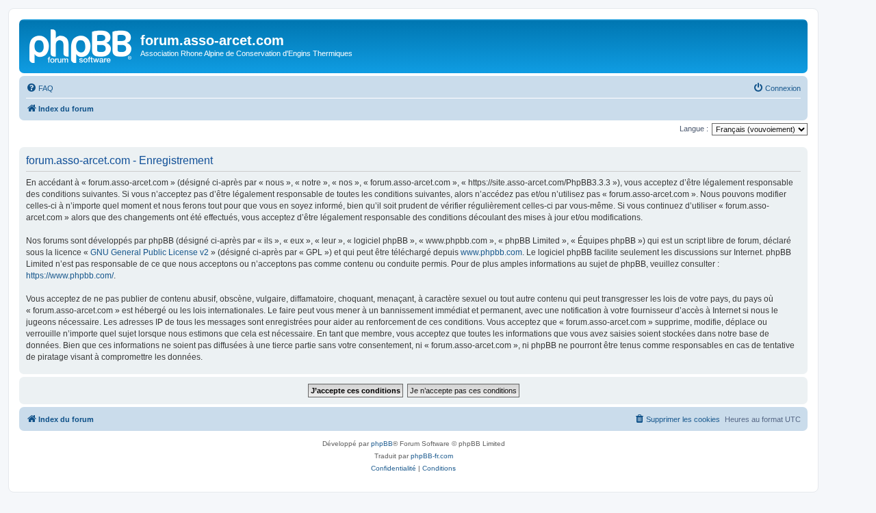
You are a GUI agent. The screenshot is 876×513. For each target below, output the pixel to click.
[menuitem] (39, 88)
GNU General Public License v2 (149, 252)
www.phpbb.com (491, 252)
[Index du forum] (81, 44)
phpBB (382, 443)
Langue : (694, 128)
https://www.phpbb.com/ (70, 275)
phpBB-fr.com (432, 456)
